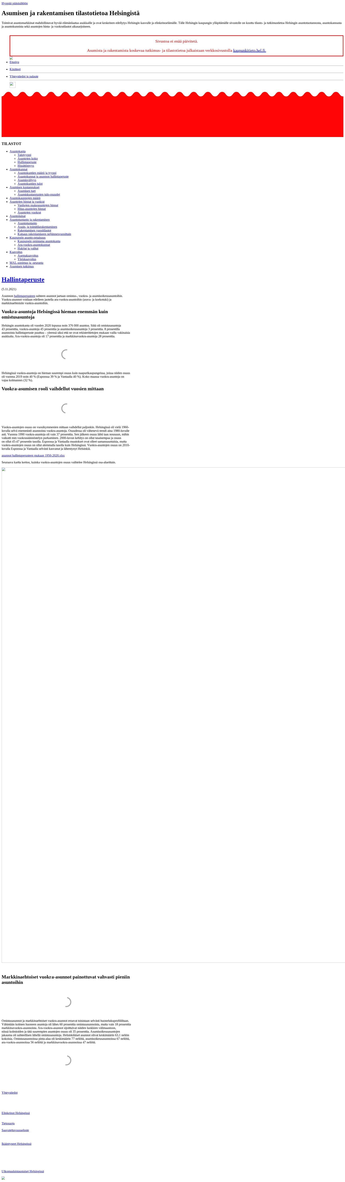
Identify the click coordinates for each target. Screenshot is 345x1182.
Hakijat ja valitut (28, 248)
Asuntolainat (18, 216)
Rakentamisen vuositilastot (34, 230)
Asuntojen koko (28, 158)
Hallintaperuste (27, 162)
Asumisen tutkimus (22, 266)
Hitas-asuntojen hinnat (32, 209)
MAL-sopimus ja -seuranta (26, 262)
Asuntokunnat (18, 169)
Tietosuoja (8, 1123)
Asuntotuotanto (27, 223)
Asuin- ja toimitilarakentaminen (37, 226)
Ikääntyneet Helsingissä (16, 1143)
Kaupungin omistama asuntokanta (39, 241)
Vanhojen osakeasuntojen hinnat (38, 205)
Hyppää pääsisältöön (15, 3)
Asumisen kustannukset (24, 187)
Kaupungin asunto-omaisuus (28, 237)
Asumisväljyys (27, 180)
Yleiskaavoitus (27, 259)
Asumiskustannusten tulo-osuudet (39, 194)
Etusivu (14, 62)
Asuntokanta (18, 151)
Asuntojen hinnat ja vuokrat (27, 201)
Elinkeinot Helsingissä (16, 1113)
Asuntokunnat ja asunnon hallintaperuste (43, 176)
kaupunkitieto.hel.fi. (249, 50)
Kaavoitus (16, 252)
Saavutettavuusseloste (15, 1130)
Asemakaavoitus (28, 255)
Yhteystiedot (10, 1092)
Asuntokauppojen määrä (25, 198)
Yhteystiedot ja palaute (24, 76)
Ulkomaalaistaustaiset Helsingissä (23, 1171)
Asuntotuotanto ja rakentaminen (30, 219)
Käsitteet (15, 69)
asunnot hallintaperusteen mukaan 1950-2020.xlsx (33, 455)
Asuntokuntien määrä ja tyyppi (37, 173)
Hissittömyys (26, 165)
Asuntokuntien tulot (30, 183)
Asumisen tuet (27, 191)
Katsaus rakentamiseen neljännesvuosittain (44, 234)
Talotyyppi (24, 155)
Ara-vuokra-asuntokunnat (34, 244)
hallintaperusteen (24, 296)
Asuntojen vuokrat (29, 212)
